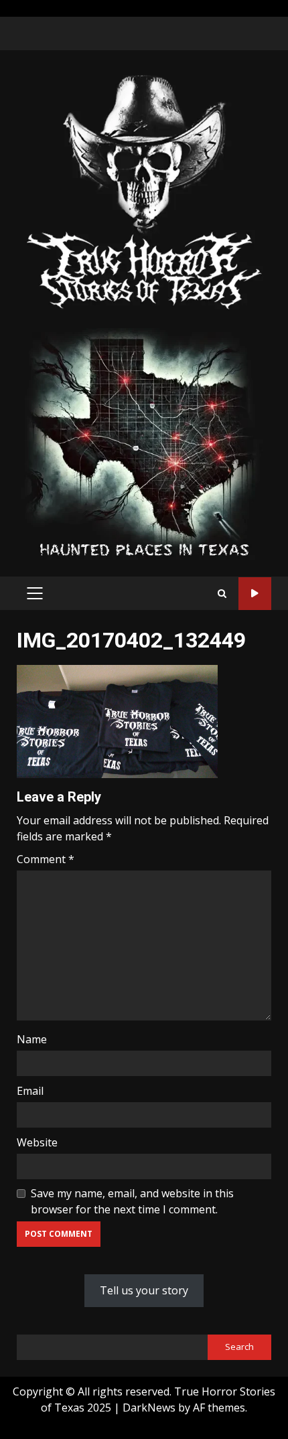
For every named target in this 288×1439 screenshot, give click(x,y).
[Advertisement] (144, 443)
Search (239, 1347)
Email (30, 1090)
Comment (45, 859)
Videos (254, 593)
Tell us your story (144, 1290)
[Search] (222, 594)
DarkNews (149, 1407)
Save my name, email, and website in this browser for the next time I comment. (132, 1201)
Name (32, 1039)
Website (37, 1142)
